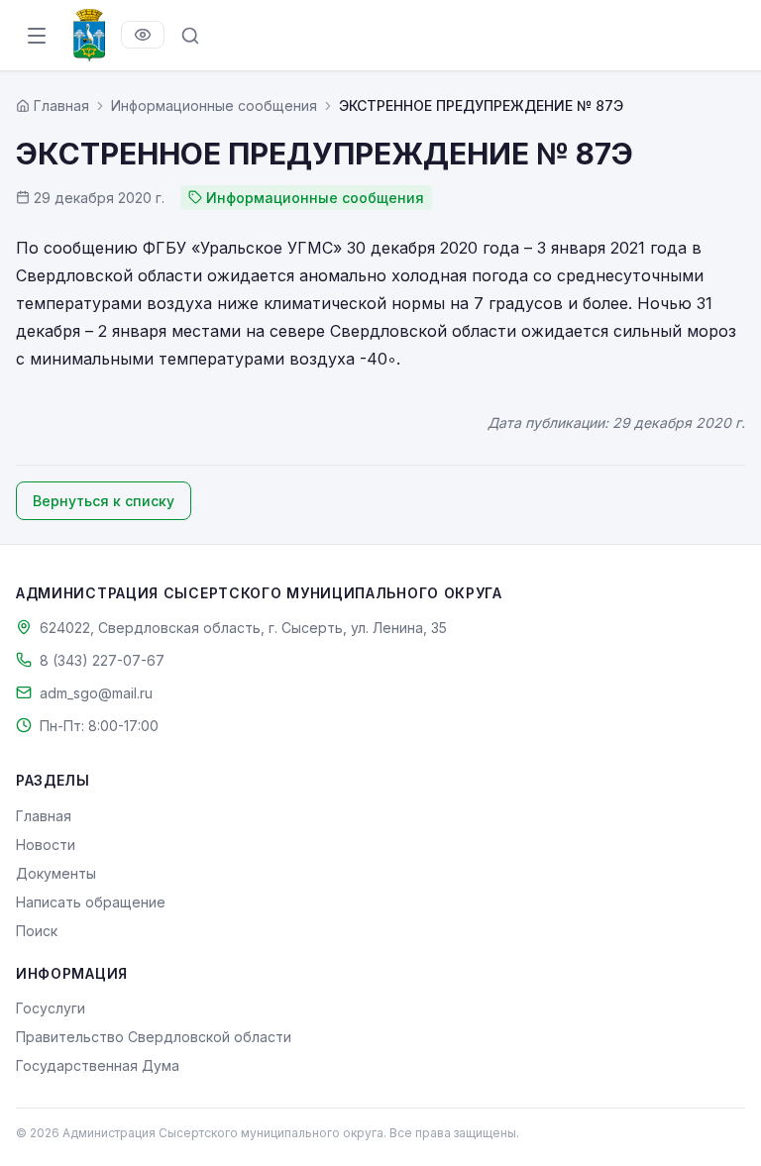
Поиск (36, 930)
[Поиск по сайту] (190, 35)
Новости (45, 844)
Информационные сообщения (214, 105)
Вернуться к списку (103, 500)
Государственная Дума (97, 1065)
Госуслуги (50, 1008)
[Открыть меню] (36, 35)
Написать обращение (90, 902)
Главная (43, 815)
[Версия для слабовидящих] (142, 35)
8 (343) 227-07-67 (102, 660)
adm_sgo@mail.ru (96, 693)
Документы (56, 873)
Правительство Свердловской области (153, 1036)
